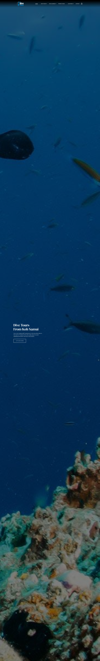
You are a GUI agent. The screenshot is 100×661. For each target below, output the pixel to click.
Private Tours (61, 3)
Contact (78, 3)
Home (36, 3)
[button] (81, 3)
